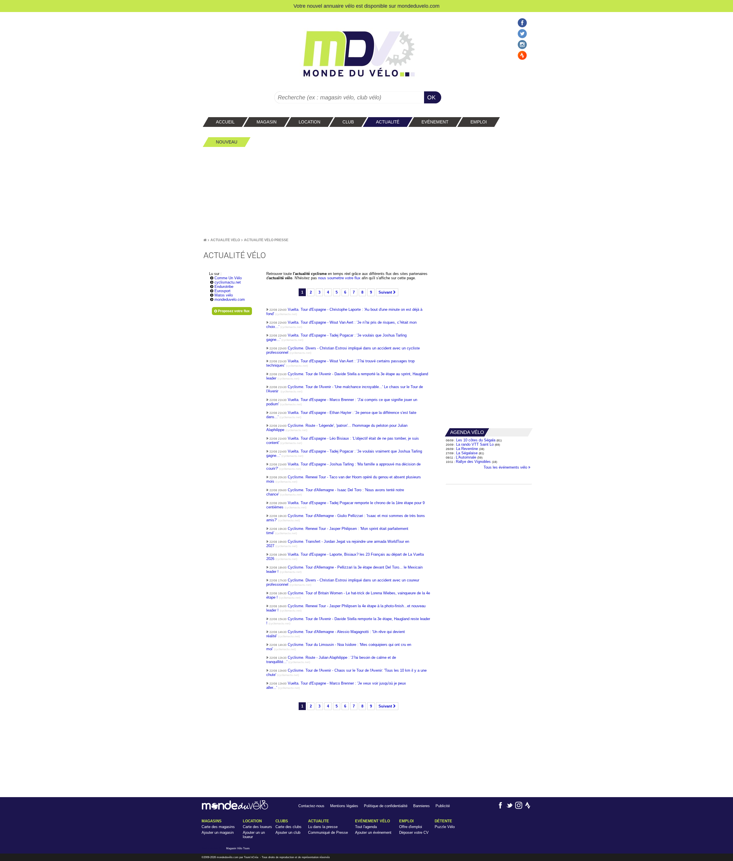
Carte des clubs (288, 827)
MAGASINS (212, 821)
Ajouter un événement (373, 832)
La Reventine (467, 449)
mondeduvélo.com (228, 857)
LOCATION (252, 821)
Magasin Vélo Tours (238, 848)
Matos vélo (223, 295)
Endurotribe (223, 286)
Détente (443, 821)
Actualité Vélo (225, 240)
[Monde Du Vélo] (204, 240)
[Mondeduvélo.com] (235, 808)
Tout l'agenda (366, 827)
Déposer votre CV (414, 832)
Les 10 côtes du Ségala (475, 440)
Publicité (443, 806)
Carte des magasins (218, 827)
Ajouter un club (287, 832)
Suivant (386, 292)
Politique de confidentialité (385, 806)
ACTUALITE (318, 821)
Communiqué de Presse (328, 832)
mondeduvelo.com (418, 6)
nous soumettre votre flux (340, 278)
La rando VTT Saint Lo (475, 444)
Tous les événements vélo (506, 467)
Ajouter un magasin (218, 832)
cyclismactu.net (227, 282)
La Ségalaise (467, 453)
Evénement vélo (372, 821)
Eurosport (222, 291)
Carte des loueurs (257, 827)
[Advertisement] (366, 192)
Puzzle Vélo (445, 827)
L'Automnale (466, 457)
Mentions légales (344, 806)
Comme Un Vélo (228, 278)
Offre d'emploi (410, 827)
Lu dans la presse (323, 827)
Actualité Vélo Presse (266, 240)
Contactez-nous (311, 806)
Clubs (281, 821)
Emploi (406, 821)
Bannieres (421, 806)
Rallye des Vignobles (473, 461)
